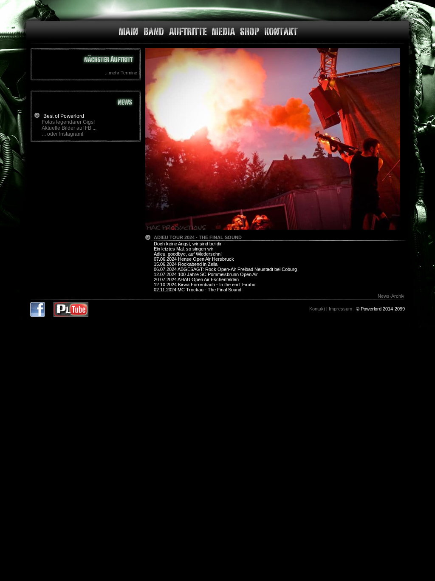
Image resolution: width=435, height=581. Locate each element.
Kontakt (317, 308)
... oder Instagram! (62, 134)
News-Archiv (391, 296)
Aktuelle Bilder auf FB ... (69, 128)
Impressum (340, 308)
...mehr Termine (121, 72)
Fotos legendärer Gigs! (68, 122)
